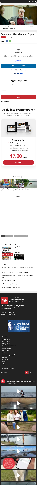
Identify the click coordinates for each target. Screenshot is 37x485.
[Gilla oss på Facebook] (18, 326)
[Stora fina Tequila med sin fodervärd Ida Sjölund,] (18, 475)
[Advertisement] (18, 216)
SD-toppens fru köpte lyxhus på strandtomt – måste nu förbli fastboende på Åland (17, 268)
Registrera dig (17, 252)
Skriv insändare (6, 339)
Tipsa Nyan (4, 336)
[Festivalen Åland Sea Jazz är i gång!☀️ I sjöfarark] (18, 403)
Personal (4, 338)
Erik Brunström (9, 236)
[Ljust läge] (30, 372)
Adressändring (5, 347)
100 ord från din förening (8, 354)
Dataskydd (12, 368)
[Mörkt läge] (34, 372)
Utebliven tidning (6, 343)
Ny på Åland (5, 359)
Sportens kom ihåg (6, 348)
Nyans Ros (4, 361)
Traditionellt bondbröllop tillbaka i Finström (18, 189)
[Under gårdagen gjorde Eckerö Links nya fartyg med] (18, 451)
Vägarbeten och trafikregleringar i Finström (5, 189)
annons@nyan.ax (18, 301)
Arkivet (16, 249)
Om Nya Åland (5, 368)
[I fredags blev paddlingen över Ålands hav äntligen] (18, 391)
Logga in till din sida (19, 247)
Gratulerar (4, 357)
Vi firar (3, 365)
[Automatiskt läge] (26, 372)
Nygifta (3, 363)
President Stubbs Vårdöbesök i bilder (11, 287)
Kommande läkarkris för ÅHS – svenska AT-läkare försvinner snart (17, 276)
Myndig (3, 352)
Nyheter (3, 37)
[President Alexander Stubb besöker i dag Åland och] (18, 427)
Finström (16, 236)
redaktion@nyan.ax (18, 300)
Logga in (33, 1)
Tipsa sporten (5, 350)
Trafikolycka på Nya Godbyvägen (10, 284)
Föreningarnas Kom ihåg (8, 356)
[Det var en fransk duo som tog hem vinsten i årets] (18, 439)
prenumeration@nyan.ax (17, 305)
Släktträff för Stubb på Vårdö (9, 280)
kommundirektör (23, 236)
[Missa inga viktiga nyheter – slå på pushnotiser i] (18, 463)
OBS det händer (6, 341)
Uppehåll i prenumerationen (9, 345)
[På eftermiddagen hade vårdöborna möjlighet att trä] (18, 415)
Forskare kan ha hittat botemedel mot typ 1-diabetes (15, 272)
